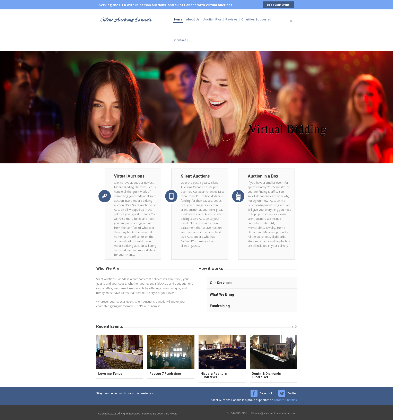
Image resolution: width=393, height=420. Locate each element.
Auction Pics (212, 19)
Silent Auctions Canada (125, 20)
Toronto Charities (285, 400)
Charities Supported (256, 19)
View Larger (109, 352)
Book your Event (278, 5)
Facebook (266, 393)
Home (178, 19)
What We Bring (222, 294)
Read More (130, 352)
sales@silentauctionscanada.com (275, 413)
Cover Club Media (167, 413)
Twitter (292, 393)
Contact (180, 40)
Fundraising (220, 306)
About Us (193, 19)
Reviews (231, 19)
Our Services (221, 283)
